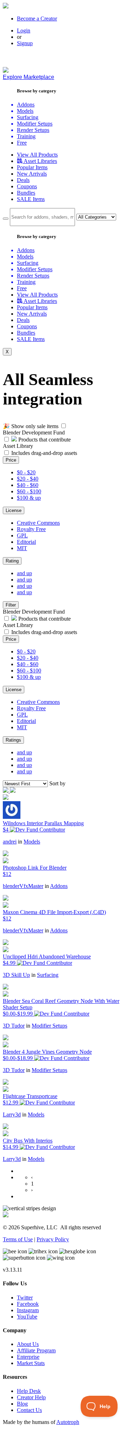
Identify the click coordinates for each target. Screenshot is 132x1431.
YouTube (27, 1317)
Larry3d (12, 1115)
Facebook (28, 1304)
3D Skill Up (16, 975)
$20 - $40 (27, 479)
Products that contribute (44, 440)
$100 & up (29, 498)
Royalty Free (31, 529)
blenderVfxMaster (23, 886)
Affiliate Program (36, 1350)
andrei (10, 842)
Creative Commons (38, 523)
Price (11, 460)
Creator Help (31, 1397)
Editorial (26, 542)
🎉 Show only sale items (30, 426)
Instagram (28, 1310)
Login (23, 31)
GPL (22, 535)
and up (24, 573)
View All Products (37, 155)
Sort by (57, 783)
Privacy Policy (53, 1239)
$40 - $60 (27, 485)
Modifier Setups (49, 1026)
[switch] (63, 426)
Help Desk (29, 1391)
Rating (12, 561)
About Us (28, 1344)
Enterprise (28, 1357)
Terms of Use (18, 1239)
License (13, 510)
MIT (22, 548)
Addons (59, 886)
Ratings (13, 740)
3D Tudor (14, 1026)
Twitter (25, 1298)
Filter (11, 605)
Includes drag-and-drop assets (44, 453)
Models (32, 842)
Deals (23, 180)
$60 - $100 (29, 491)
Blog (22, 1404)
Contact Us (29, 1410)
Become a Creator (37, 19)
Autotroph (67, 1422)
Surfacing (47, 975)
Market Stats (31, 1363)
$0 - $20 (26, 472)
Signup (25, 43)
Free (22, 143)
